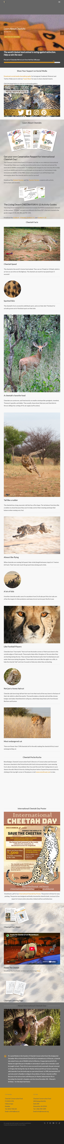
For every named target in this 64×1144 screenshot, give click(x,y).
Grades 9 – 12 (42, 217)
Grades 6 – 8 (30, 217)
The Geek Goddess (21, 1125)
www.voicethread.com (43, 772)
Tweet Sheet (27, 79)
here (38, 971)
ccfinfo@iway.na (14, 1111)
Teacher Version (34, 180)
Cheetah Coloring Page (13, 1000)
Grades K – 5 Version (19, 217)
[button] (59, 2)
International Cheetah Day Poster (30, 894)
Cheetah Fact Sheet (12, 927)
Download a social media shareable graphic (17, 76)
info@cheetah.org (43, 1111)
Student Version (18, 180)
